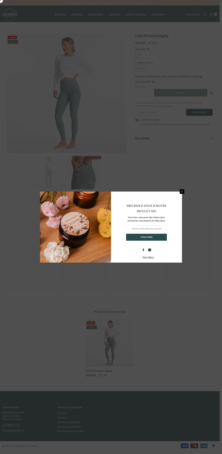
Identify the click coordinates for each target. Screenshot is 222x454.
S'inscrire (146, 237)
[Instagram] (149, 250)
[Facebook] (143, 250)
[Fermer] (182, 191)
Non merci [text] (148, 257)
